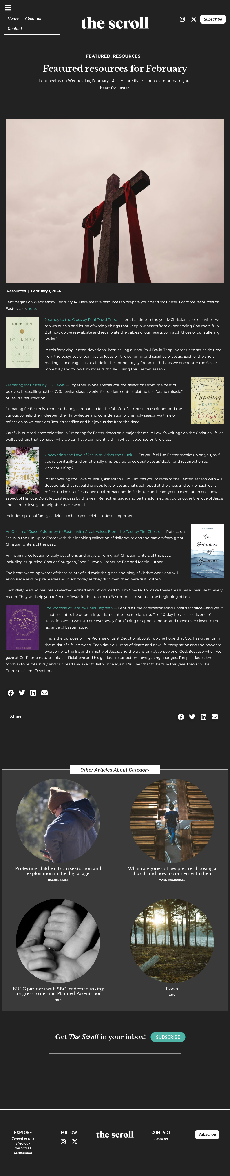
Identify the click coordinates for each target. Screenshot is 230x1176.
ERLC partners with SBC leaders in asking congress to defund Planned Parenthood (58, 991)
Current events (23, 1138)
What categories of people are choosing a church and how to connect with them (172, 871)
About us (33, 18)
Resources (126, 56)
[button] (11, 693)
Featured (98, 56)
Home (13, 18)
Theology (23, 1143)
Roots (172, 988)
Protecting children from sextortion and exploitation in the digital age (58, 871)
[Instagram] (182, 19)
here (32, 308)
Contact (15, 28)
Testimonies (23, 1153)
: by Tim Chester (84, 531)
